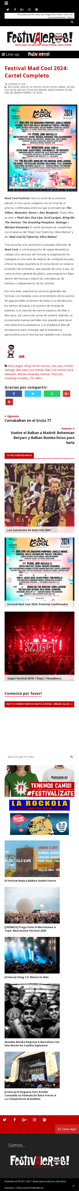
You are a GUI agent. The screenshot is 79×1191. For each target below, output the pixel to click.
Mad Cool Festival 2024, (27, 89)
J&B (21, 357)
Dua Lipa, (45, 86)
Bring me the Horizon (37, 366)
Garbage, (62, 86)
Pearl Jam (57, 374)
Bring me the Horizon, (31, 86)
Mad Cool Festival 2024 (59, 370)
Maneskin (10, 374)
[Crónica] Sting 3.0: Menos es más (27, 977)
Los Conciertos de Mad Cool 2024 (29, 530)
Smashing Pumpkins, (23, 92)
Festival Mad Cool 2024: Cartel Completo (36, 72)
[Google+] (22, 9)
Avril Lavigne (15, 366)
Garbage (10, 370)
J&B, (68, 86)
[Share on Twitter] (33, 393)
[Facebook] (15, 9)
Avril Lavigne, (14, 86)
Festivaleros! (11, 1181)
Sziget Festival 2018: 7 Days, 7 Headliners (34, 678)
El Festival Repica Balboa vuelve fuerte (30, 880)
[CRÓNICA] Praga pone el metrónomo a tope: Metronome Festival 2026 (30, 928)
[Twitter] (8, 9)
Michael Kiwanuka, (56, 89)
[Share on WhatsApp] (52, 393)
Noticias (45, 374)
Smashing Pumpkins (16, 378)
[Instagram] (29, 9)
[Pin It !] (9, 402)
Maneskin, (43, 89)
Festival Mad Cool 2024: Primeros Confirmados (37, 604)
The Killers (36, 378)
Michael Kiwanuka (28, 374)
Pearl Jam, (9, 92)
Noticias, (69, 89)
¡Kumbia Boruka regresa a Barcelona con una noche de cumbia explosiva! (32, 1043)
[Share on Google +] (66, 393)
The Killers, (37, 92)
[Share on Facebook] (14, 393)
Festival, (54, 86)
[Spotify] (36, 9)
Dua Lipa (56, 366)
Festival (68, 366)
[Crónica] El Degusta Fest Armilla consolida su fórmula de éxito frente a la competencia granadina (30, 1095)
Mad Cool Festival (33, 370)
